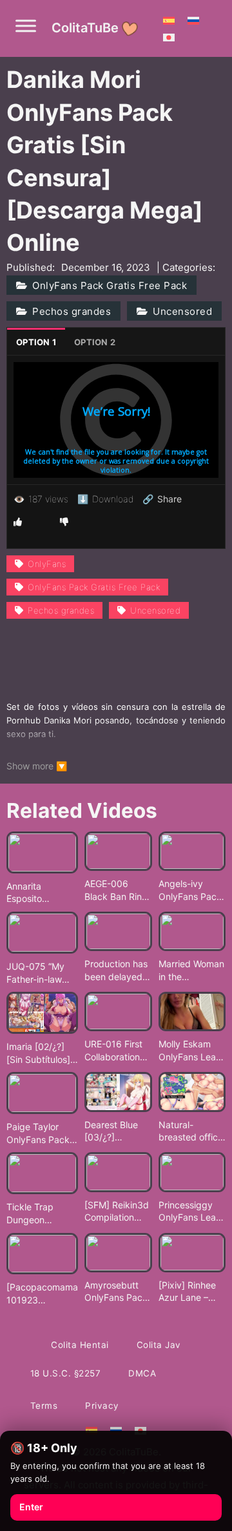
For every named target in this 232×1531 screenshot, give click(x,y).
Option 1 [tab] (36, 342)
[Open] (25, 26)
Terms (44, 1405)
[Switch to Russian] (193, 20)
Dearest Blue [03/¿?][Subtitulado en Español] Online (117, 1131)
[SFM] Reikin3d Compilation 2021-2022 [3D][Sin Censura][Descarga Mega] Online (117, 1211)
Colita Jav (159, 1345)
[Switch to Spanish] (169, 20)
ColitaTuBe (85, 27)
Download (105, 498)
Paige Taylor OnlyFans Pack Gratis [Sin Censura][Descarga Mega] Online (38, 1133)
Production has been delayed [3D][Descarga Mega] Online (116, 970)
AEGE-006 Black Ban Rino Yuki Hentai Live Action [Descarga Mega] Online (117, 890)
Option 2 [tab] (94, 342)
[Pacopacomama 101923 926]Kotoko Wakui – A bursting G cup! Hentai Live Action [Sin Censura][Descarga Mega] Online (42, 1293)
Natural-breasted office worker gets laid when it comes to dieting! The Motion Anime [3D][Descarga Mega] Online (191, 1131)
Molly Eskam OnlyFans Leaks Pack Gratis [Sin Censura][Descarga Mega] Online (192, 1050)
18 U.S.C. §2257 (65, 1373)
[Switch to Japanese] (169, 36)
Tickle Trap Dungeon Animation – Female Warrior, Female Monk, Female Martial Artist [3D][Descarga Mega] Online (38, 1213)
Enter (31, 1506)
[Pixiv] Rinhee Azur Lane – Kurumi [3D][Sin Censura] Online (192, 1291)
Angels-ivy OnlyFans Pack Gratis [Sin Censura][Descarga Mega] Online (190, 890)
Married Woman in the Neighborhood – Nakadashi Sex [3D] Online (192, 970)
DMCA (142, 1373)
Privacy (102, 1405)
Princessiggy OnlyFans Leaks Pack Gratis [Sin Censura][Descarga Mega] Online (192, 1211)
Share (162, 499)
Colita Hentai (80, 1345)
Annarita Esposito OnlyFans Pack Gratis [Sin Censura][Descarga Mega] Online (38, 893)
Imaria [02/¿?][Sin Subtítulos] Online (38, 1053)
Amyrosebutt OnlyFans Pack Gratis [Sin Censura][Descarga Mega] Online (116, 1291)
